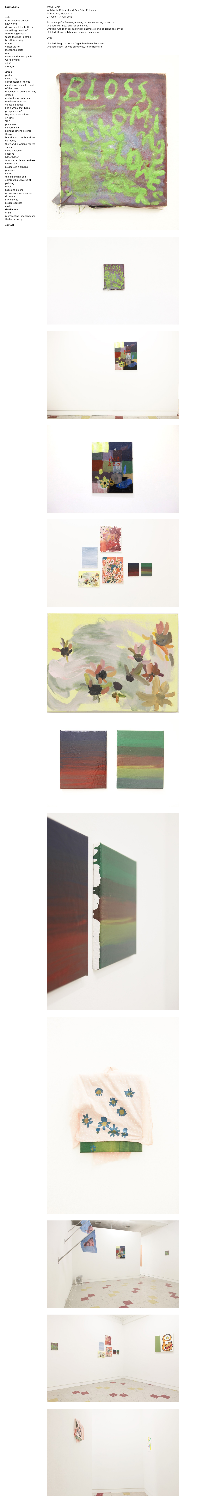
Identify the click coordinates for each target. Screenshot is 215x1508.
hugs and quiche (14, 189)
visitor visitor (12, 46)
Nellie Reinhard (60, 10)
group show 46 (13, 111)
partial (8, 75)
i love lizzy (11, 78)
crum (8, 212)
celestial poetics (14, 104)
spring (8, 173)
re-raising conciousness (18, 193)
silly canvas (11, 199)
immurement (12, 127)
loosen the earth (14, 49)
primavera (10, 124)
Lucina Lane (12, 6)
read (7, 53)
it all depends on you (17, 20)
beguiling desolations (17, 114)
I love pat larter (13, 150)
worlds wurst (12, 59)
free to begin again (15, 33)
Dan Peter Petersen (85, 10)
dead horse (11, 209)
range (8, 43)
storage (9, 66)
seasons (9, 153)
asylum (9, 206)
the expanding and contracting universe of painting (18, 180)
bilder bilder (12, 156)
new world (11, 23)
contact (9, 224)
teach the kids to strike (18, 36)
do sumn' (10, 196)
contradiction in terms (17, 98)
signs (8, 63)
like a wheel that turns (17, 107)
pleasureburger (13, 202)
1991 (7, 121)
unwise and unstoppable (18, 56)
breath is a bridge (15, 40)
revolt (8, 186)
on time (9, 117)
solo (7, 17)
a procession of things (17, 81)
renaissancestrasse (15, 101)
